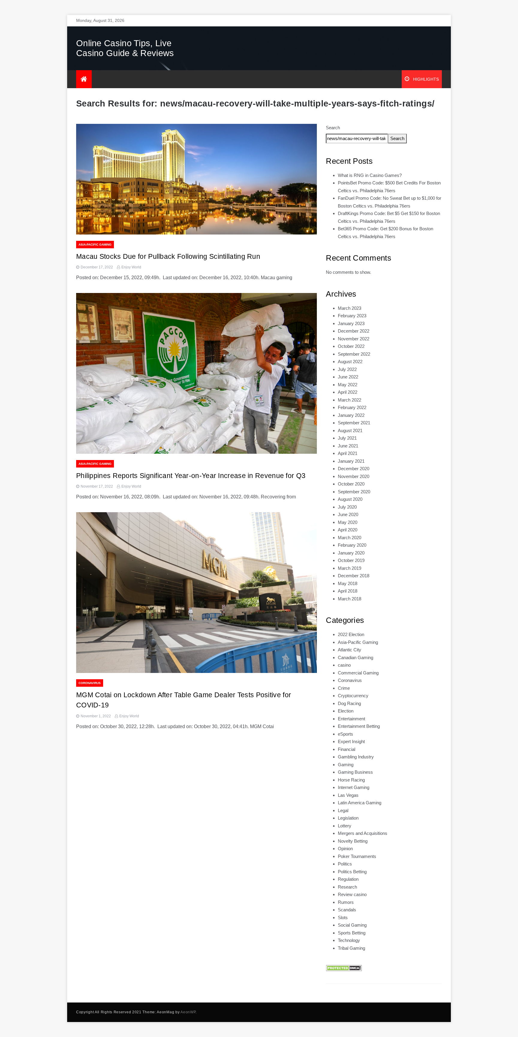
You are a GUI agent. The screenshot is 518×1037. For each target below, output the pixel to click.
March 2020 (349, 537)
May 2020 (347, 522)
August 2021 (350, 430)
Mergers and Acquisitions (362, 833)
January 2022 (351, 415)
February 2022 (352, 407)
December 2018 (353, 575)
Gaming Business (355, 772)
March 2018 (349, 598)
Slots (343, 917)
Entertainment (351, 718)
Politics (345, 863)
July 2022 (347, 369)
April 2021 (347, 453)
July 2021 (347, 438)
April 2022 (347, 392)
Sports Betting (351, 932)
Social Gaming (352, 925)
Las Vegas (348, 795)
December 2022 (353, 330)
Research (347, 886)
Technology (349, 940)
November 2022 (353, 338)
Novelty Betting (353, 841)
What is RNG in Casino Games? (370, 175)
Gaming (345, 764)
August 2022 (350, 361)
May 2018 (347, 583)
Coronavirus (90, 683)
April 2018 (347, 590)
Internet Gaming (353, 787)
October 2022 (351, 346)
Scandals (347, 909)
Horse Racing (351, 779)
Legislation (348, 817)
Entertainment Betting (359, 726)
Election (345, 710)
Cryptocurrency (353, 695)
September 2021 (354, 422)
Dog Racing (349, 703)
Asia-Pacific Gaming (95, 244)
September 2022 (354, 354)
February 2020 (352, 545)
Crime (344, 688)
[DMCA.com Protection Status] (344, 967)
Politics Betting (352, 871)
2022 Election (351, 634)
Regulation (348, 879)
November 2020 (353, 476)
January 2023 (351, 323)
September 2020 (354, 491)
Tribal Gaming (351, 948)
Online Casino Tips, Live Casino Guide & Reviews (125, 48)
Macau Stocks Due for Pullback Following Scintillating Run (168, 256)
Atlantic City (349, 649)
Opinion (345, 848)
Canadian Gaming (355, 657)
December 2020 (353, 468)
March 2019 (349, 568)
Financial (346, 749)
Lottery (344, 825)
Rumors (346, 902)
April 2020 (347, 529)
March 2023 (349, 308)
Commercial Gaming (358, 672)
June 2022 (348, 376)
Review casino (352, 894)
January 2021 (351, 461)
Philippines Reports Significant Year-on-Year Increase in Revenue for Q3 (190, 476)
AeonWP (187, 1012)
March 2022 (349, 399)
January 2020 (351, 552)
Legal (343, 810)
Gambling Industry (356, 756)
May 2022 (347, 384)
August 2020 (350, 499)
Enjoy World (131, 267)
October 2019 (351, 560)
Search (333, 127)
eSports (345, 734)
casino (344, 665)
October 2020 (351, 483)
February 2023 (352, 315)
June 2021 (348, 445)
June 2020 (348, 514)
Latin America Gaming (359, 802)
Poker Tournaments (357, 856)
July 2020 (347, 507)
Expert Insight (351, 741)
